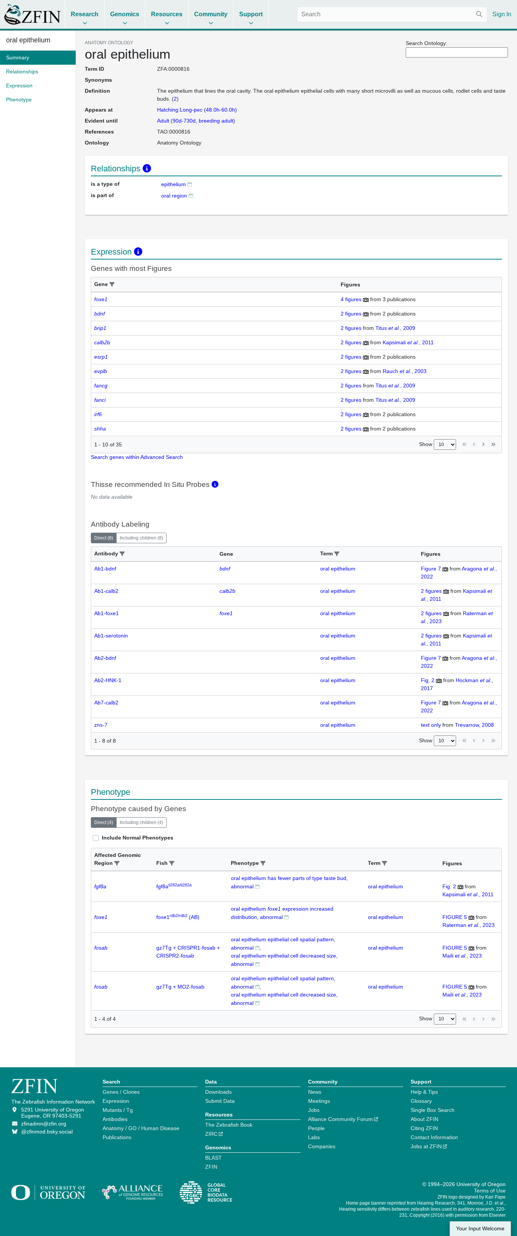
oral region (174, 196)
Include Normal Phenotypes (137, 838)
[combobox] (392, 14)
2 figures (351, 314)
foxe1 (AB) (177, 917)
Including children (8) (141, 538)
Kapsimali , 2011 (408, 342)
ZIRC (211, 1134)
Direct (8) (103, 538)
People (316, 1128)
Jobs (313, 1110)
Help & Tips (424, 1092)
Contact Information (434, 1137)
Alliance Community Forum (340, 1119)
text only (431, 725)
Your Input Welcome (480, 1228)
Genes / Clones (121, 1092)
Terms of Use (490, 1191)
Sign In (501, 14)
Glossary (421, 1101)
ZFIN (211, 1167)
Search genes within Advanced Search (137, 457)
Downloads (218, 1092)
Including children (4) (141, 822)
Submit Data (220, 1101)
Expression (116, 1101)
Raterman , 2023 (468, 925)
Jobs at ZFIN (426, 1146)
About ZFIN (424, 1119)
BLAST (213, 1158)
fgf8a (174, 886)
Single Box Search (433, 1110)
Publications (117, 1137)
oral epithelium (28, 40)
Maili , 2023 (462, 956)
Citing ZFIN (424, 1128)
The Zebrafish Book (228, 1125)
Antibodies (115, 1119)
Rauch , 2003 (405, 371)
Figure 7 (431, 569)
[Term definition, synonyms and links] (189, 184)
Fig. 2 (427, 680)
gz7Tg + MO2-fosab (180, 987)
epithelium (173, 184)
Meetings (319, 1101)
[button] (112, 285)
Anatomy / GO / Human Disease (141, 1128)
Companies (321, 1146)
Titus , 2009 (395, 328)
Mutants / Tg (118, 1110)
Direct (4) (103, 822)
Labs (314, 1137)
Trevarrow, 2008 (474, 725)
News (314, 1092)
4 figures (351, 299)
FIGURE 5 (454, 917)
